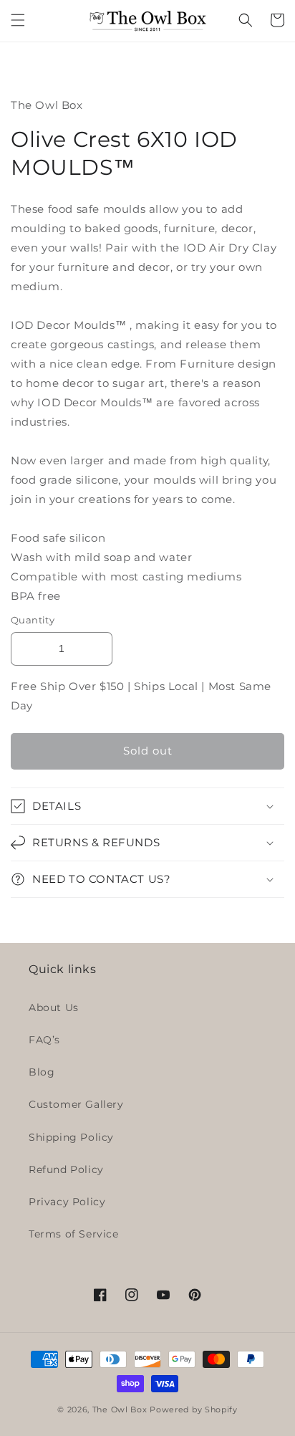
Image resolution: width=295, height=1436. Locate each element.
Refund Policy (66, 1169)
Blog (41, 1072)
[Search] (245, 20)
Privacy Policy (67, 1201)
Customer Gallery (76, 1104)
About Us (54, 1007)
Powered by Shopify (194, 1409)
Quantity (32, 620)
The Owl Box (120, 1409)
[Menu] (18, 20)
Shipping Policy (71, 1137)
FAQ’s (44, 1039)
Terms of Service (74, 1233)
